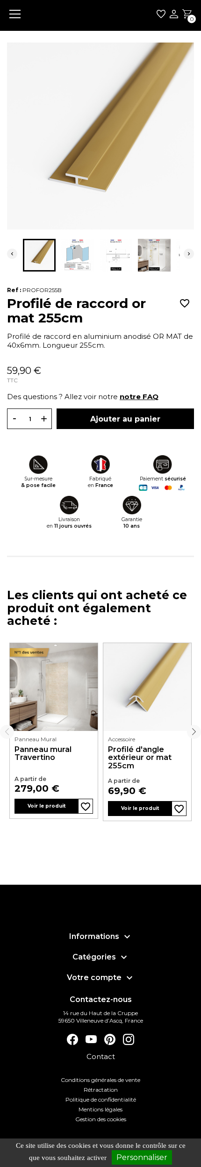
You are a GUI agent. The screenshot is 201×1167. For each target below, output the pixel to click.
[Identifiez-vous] (174, 15)
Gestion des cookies (100, 1119)
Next (194, 732)
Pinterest (109, 1039)
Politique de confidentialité (100, 1099)
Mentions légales (100, 1109)
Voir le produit (46, 806)
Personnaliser (141, 1157)
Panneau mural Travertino (43, 753)
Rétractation (101, 1089)
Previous (7, 732)
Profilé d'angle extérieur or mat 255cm (140, 757)
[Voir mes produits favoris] (161, 15)
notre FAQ (139, 396)
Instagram (128, 1039)
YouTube (91, 1039)
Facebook (72, 1039)
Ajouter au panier (125, 419)
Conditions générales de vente (100, 1079)
